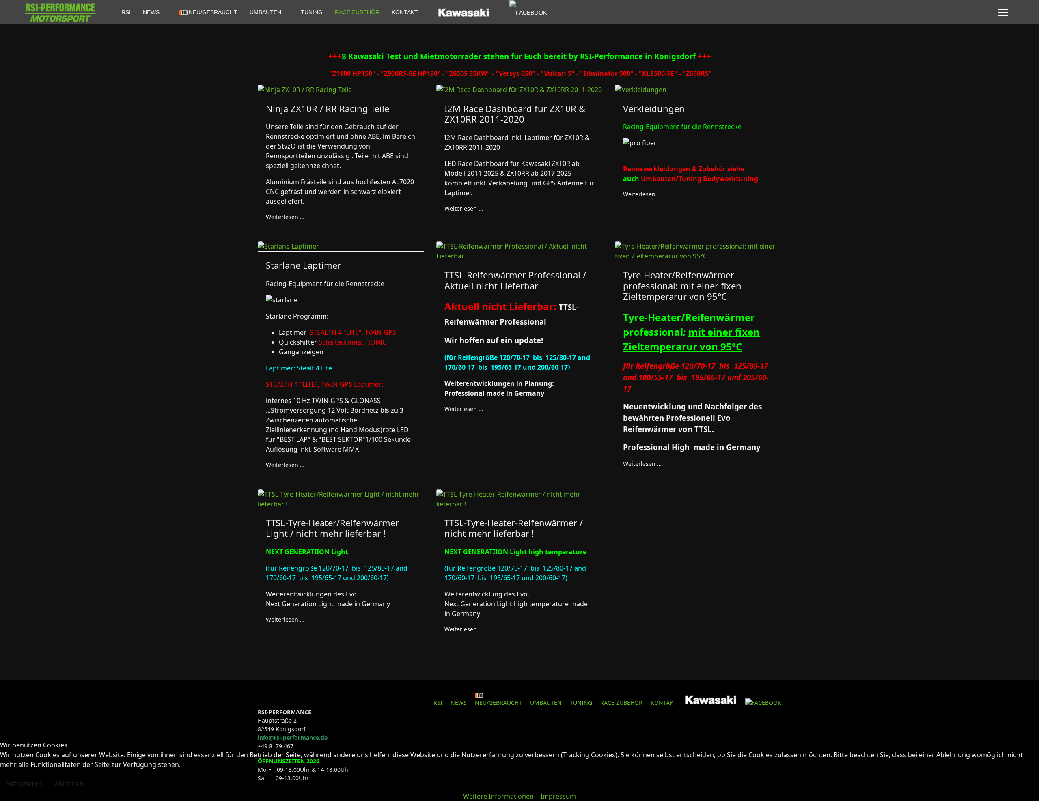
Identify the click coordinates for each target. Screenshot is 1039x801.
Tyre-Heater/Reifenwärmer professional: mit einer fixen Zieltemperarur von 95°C (682, 285)
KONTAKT (405, 12)
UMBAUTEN (265, 12)
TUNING (312, 12)
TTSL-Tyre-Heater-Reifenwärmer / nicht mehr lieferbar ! (513, 528)
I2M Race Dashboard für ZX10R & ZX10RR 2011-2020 (514, 113)
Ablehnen (69, 783)
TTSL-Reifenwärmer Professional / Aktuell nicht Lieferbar (515, 280)
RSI (126, 12)
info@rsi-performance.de (293, 737)
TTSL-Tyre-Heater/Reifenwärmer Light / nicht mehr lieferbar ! (332, 528)
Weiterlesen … (285, 217)
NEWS (151, 12)
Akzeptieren (23, 783)
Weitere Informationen (498, 796)
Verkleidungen (654, 108)
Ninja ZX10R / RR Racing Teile (327, 108)
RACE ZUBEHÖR (357, 12)
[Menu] (1003, 12)
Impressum (558, 796)
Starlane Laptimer (303, 265)
